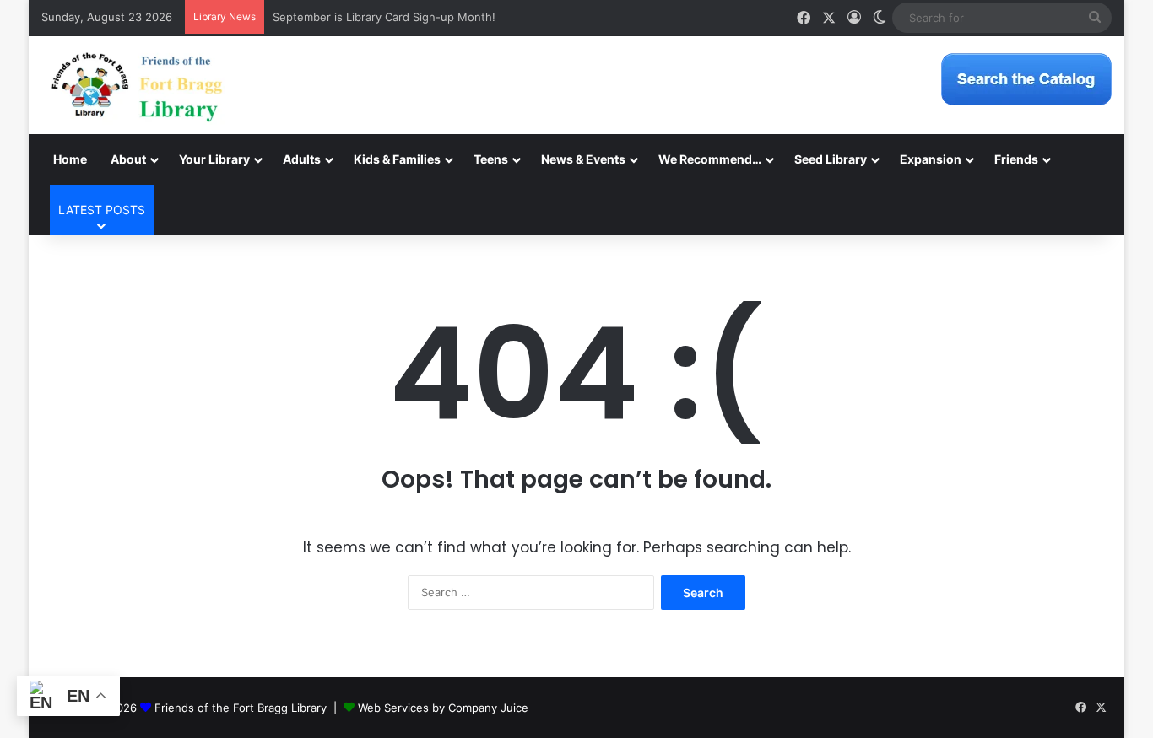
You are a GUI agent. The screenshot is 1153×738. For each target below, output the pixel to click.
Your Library (214, 159)
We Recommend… (709, 159)
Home (70, 159)
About (128, 159)
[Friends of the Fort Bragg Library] (136, 85)
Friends (1016, 159)
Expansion (930, 159)
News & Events (583, 159)
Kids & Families (397, 159)
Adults (302, 159)
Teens (491, 159)
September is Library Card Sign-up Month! (384, 17)
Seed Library (830, 159)
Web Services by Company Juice (443, 707)
